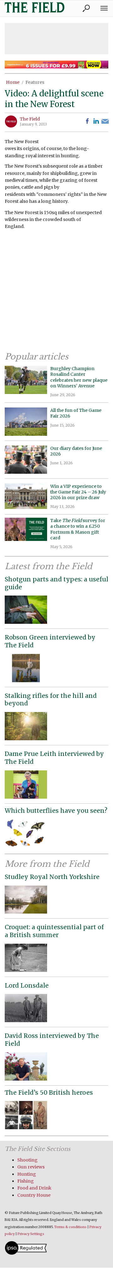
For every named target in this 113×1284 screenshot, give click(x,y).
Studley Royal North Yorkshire (52, 877)
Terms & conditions (70, 1227)
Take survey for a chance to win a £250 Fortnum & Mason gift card (77, 529)
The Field (30, 119)
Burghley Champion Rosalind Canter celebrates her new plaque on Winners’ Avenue (78, 377)
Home (12, 82)
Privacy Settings (31, 1234)
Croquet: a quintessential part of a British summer (54, 931)
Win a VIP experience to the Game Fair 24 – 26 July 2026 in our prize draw (78, 491)
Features (34, 82)
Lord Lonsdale (27, 985)
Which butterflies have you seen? (56, 810)
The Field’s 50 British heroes (49, 1092)
